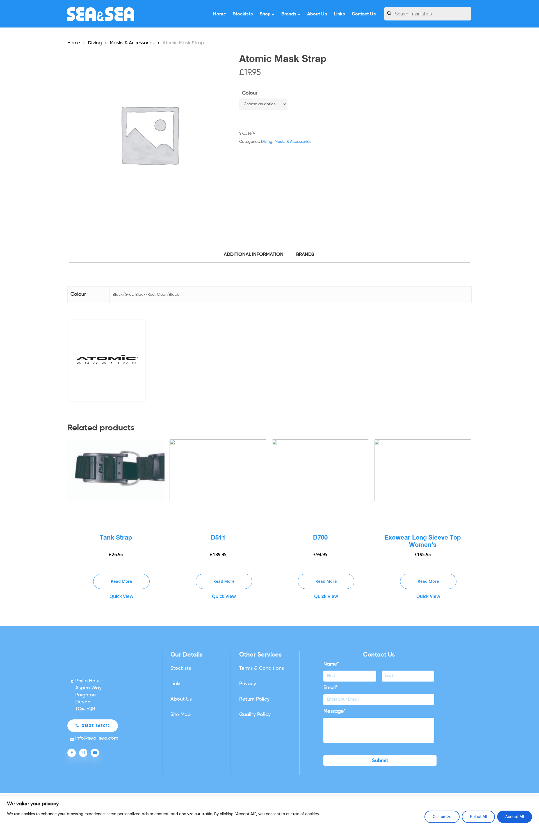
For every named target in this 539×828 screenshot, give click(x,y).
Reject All (478, 817)
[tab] (253, 255)
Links (175, 683)
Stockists (180, 668)
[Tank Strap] (116, 482)
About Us (181, 699)
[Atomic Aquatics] (107, 362)
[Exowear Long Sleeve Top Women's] (422, 482)
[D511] (218, 482)
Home (73, 43)
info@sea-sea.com (96, 738)
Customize (442, 817)
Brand (304, 254)
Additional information (254, 254)
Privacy (247, 683)
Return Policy (254, 699)
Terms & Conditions (261, 668)
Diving (95, 43)
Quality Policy (255, 714)
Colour (249, 93)
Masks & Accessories (132, 43)
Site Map (180, 714)
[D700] (320, 482)
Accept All (514, 817)
